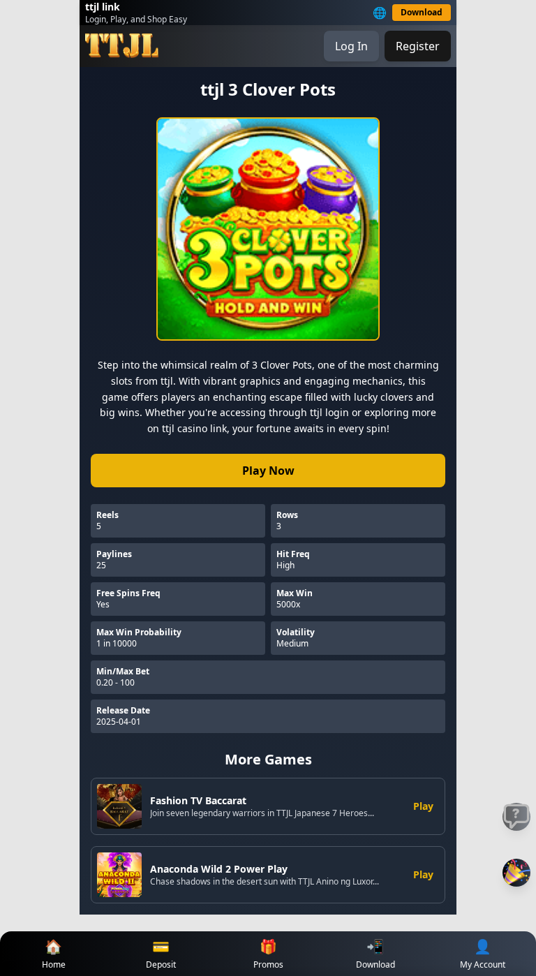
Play (423, 806)
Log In (351, 46)
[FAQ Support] (516, 817)
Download (421, 12)
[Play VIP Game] (516, 873)
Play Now (268, 470)
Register (418, 46)
